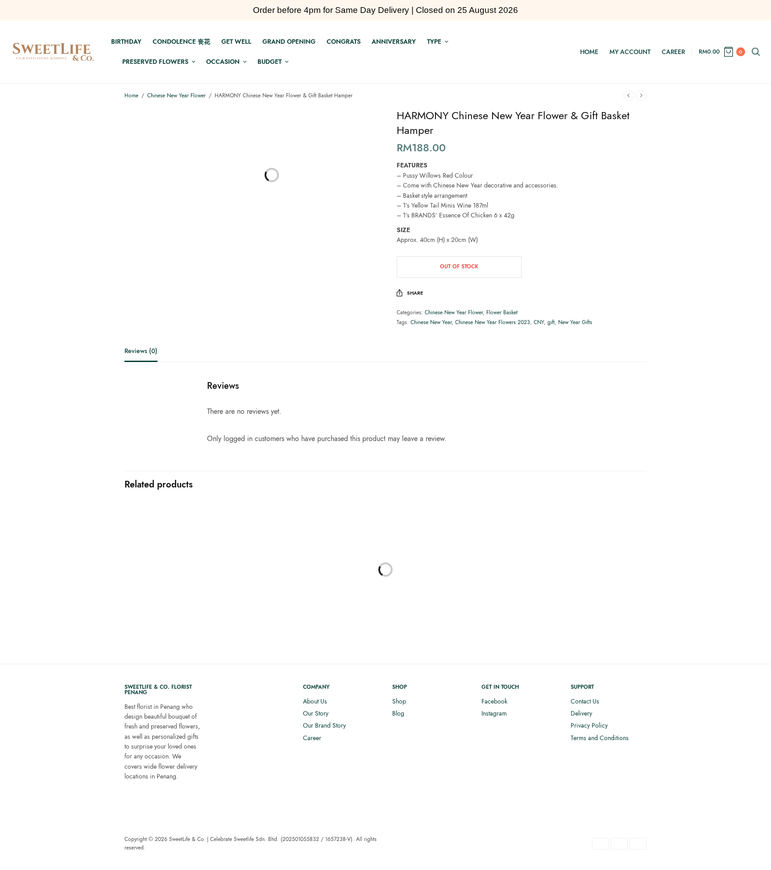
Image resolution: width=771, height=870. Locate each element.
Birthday (126, 41)
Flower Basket (502, 312)
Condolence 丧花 (181, 41)
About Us (315, 701)
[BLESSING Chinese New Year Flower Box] (184, 583)
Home (589, 51)
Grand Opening (288, 41)
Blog (398, 713)
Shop (399, 701)
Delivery (581, 713)
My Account (630, 51)
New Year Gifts (575, 322)
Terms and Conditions (600, 737)
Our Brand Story (324, 725)
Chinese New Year (431, 322)
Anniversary (394, 41)
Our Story (315, 713)
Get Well (236, 41)
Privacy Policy (589, 725)
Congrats (344, 41)
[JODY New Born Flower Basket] (586, 583)
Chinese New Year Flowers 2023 (492, 322)
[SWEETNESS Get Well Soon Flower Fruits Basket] (318, 583)
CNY (539, 322)
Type (434, 41)
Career (673, 51)
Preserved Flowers (155, 61)
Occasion (223, 61)
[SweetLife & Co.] (53, 52)
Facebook (494, 701)
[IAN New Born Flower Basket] (452, 583)
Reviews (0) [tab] (141, 351)
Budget (269, 61)
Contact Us (585, 701)
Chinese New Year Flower (176, 96)
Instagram (494, 713)
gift (551, 322)
